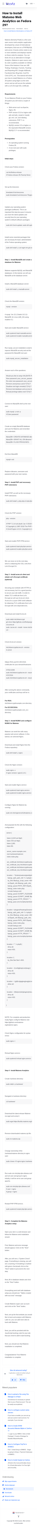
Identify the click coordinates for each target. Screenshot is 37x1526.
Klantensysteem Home (8, 28)
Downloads (8, 1492)
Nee (24, 1380)
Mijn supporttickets (10, 1481)
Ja (15, 1380)
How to (26, 28)
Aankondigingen (9, 1485)
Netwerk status (9, 1496)
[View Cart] (27, 3)
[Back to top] (18, 1516)
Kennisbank (19, 28)
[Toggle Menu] (3, 3)
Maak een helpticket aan (12, 1500)
